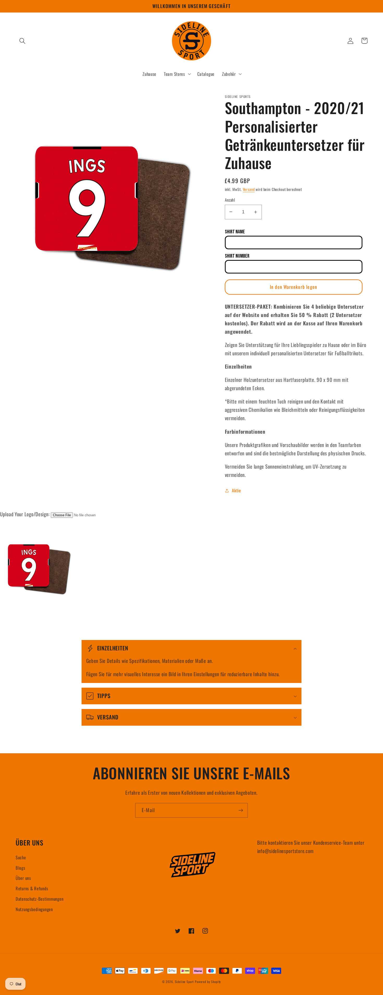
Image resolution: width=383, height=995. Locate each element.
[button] (22, 41)
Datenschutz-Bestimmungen (39, 899)
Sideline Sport (184, 981)
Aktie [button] (236, 490)
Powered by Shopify (208, 981)
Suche (21, 857)
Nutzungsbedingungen (34, 909)
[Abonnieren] (241, 810)
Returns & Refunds (32, 888)
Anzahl (230, 200)
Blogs (20, 868)
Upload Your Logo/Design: (25, 514)
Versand (249, 189)
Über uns (23, 878)
